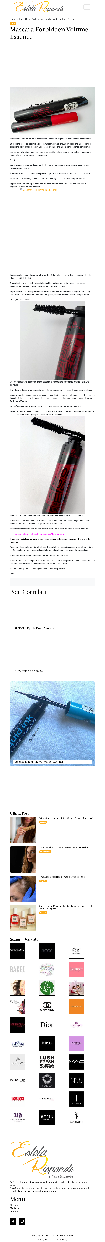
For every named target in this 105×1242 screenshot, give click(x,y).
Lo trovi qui (57, 534)
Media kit (14, 1208)
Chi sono (14, 1205)
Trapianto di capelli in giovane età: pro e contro (62, 877)
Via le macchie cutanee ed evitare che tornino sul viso (64, 847)
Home (13, 19)
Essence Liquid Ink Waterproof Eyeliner (38, 761)
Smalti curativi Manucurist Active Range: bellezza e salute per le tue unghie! (66, 907)
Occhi (34, 19)
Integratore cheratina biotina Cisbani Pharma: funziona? (66, 818)
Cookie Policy (61, 1239)
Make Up (23, 19)
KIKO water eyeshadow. (28, 670)
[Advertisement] (52, 62)
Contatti (14, 1211)
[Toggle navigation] (87, 7)
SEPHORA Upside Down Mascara (34, 628)
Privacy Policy (44, 1239)
